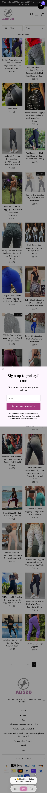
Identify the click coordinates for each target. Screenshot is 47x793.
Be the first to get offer (23, 406)
